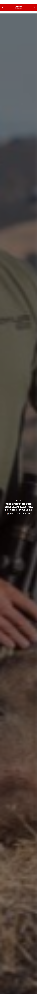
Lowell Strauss (15, 513)
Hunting (18, 500)
